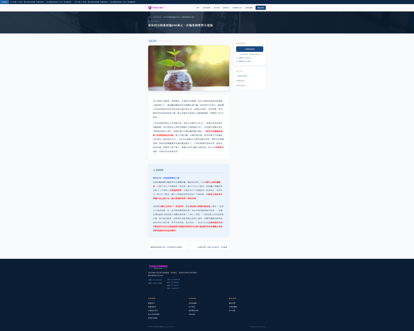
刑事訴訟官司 (153, 310)
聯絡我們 (261, 8)
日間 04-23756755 (244, 58)
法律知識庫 (206, 8)
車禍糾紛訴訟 (153, 318)
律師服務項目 (240, 81)
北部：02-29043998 (173, 280)
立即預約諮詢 (250, 49)
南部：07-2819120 (173, 285)
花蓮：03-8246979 (173, 288)
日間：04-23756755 (155, 280)
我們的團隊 (249, 8)
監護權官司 (152, 307)
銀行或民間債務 (153, 314)
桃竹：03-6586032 (173, 282)
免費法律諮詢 (240, 85)
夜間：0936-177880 (155, 283)
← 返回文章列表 (241, 76)
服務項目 (226, 8)
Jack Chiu (262, 327)
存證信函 (192, 314)
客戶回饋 (232, 310)
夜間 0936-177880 (244, 61)
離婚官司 (151, 303)
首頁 (197, 8)
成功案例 (217, 8)
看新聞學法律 (237, 8)
